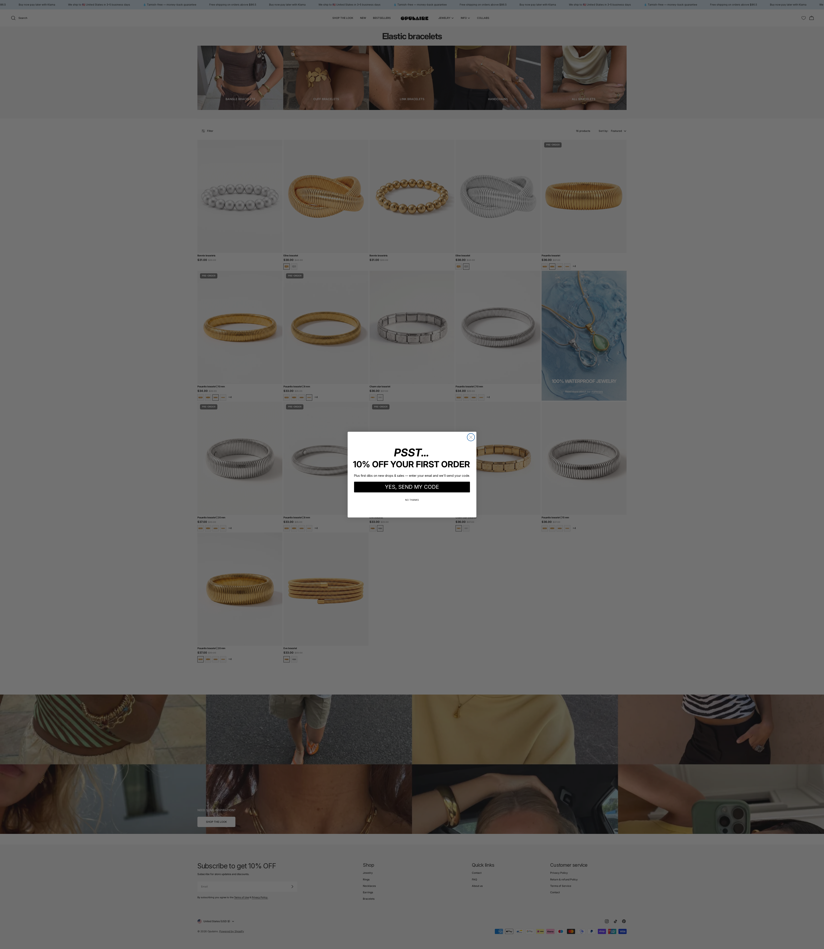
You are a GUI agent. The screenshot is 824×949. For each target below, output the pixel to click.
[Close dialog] (471, 437)
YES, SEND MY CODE (412, 487)
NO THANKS (412, 500)
